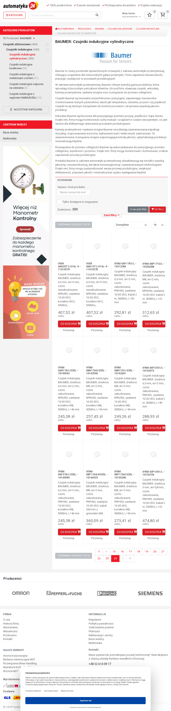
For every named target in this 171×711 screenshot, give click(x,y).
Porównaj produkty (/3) (74, 224)
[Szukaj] (97, 15)
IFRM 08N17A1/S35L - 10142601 (124, 370)
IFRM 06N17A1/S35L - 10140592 (68, 370)
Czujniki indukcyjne (22, 49)
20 (154, 551)
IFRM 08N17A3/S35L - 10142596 (96, 370)
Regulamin (95, 619)
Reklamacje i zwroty (101, 635)
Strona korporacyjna (15, 655)
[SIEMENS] (150, 593)
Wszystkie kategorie (27, 109)
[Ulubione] (150, 15)
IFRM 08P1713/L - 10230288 (153, 265)
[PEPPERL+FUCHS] (64, 593)
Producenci (84, 29)
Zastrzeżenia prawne (101, 627)
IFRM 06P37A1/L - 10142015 (153, 369)
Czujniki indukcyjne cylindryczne (22, 56)
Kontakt (8, 639)
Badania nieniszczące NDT (19, 659)
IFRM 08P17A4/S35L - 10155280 (124, 474)
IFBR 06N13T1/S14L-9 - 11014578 (97, 266)
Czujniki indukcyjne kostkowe (20, 66)
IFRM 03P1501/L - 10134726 (153, 473)
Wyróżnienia (10, 627)
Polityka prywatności (101, 623)
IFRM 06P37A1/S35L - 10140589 (68, 474)
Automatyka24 (66, 29)
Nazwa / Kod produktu (71, 187)
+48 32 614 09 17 (100, 664)
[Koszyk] (163, 15)
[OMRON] (20, 593)
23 (107, 558)
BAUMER (99, 29)
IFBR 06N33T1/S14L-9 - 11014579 (69, 266)
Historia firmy (11, 623)
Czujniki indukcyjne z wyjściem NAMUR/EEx (25, 95)
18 (138, 551)
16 (122, 551)
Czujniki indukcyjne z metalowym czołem (24, 76)
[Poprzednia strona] (106, 551)
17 (130, 551)
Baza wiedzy (10, 132)
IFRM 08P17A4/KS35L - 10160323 (97, 474)
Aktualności (10, 631)
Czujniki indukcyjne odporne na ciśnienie (26, 86)
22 (99, 558)
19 (146, 551)
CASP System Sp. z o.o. (20, 706)
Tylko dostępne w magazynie (80, 201)
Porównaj (68, 330)
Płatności (94, 631)
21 (162, 551)
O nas (6, 619)
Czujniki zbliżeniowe (20, 44)
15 (114, 551)
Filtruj (158, 209)
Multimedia (9, 138)
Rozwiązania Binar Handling (20, 663)
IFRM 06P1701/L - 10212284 (125, 265)
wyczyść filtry (139, 209)
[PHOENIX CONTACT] (107, 593)
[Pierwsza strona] (99, 551)
